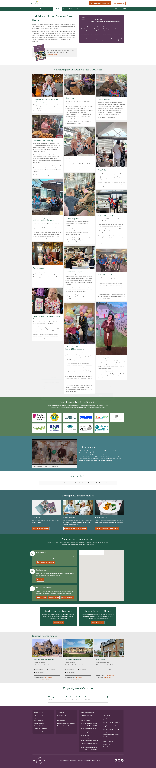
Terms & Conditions (108, 741)
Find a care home (58, 622)
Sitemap (88, 760)
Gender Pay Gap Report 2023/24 (89, 728)
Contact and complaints (40, 728)
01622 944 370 (48, 677)
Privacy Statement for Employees (89, 740)
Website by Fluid (95, 760)
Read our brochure (52, 54)
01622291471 (79, 677)
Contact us (120, 3)
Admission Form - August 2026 (88, 718)
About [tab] (102, 376)
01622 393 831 (45, 680)
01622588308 (97, 3)
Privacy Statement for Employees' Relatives (89, 744)
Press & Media (61, 720)
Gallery (71, 9)
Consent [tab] (53, 377)
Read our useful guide (67, 597)
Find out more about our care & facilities (75, 528)
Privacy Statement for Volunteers (111, 732)
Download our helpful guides (41, 528)
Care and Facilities (46, 9)
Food (86, 9)
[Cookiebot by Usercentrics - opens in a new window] (106, 371)
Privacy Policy (106, 744)
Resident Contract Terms (87, 715)
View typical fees (41, 597)
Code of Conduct (85, 720)
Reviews (79, 9)
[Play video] (54, 452)
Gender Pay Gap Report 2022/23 (89, 726)
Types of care (37, 718)
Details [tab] (78, 376)
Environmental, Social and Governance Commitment (87, 732)
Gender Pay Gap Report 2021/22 (89, 723)
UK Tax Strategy (85, 735)
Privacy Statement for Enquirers (111, 722)
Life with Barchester (39, 723)
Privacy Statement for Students (111, 729)
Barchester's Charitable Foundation (66, 723)
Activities (57, 9)
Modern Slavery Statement (87, 738)
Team (65, 9)
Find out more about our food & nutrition (107, 528)
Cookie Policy (106, 747)
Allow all (101, 395)
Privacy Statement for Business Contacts (111, 735)
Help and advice (38, 720)
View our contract (54, 597)
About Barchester (61, 715)
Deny (54, 395)
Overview (35, 9)
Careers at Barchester (98, 622)
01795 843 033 (110, 675)
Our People (60, 718)
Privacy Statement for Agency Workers (111, 726)
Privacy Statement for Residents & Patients (112, 719)
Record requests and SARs (110, 739)
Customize (77, 395)
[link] (47, 661)
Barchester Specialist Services (64, 726)
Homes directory (38, 731)
